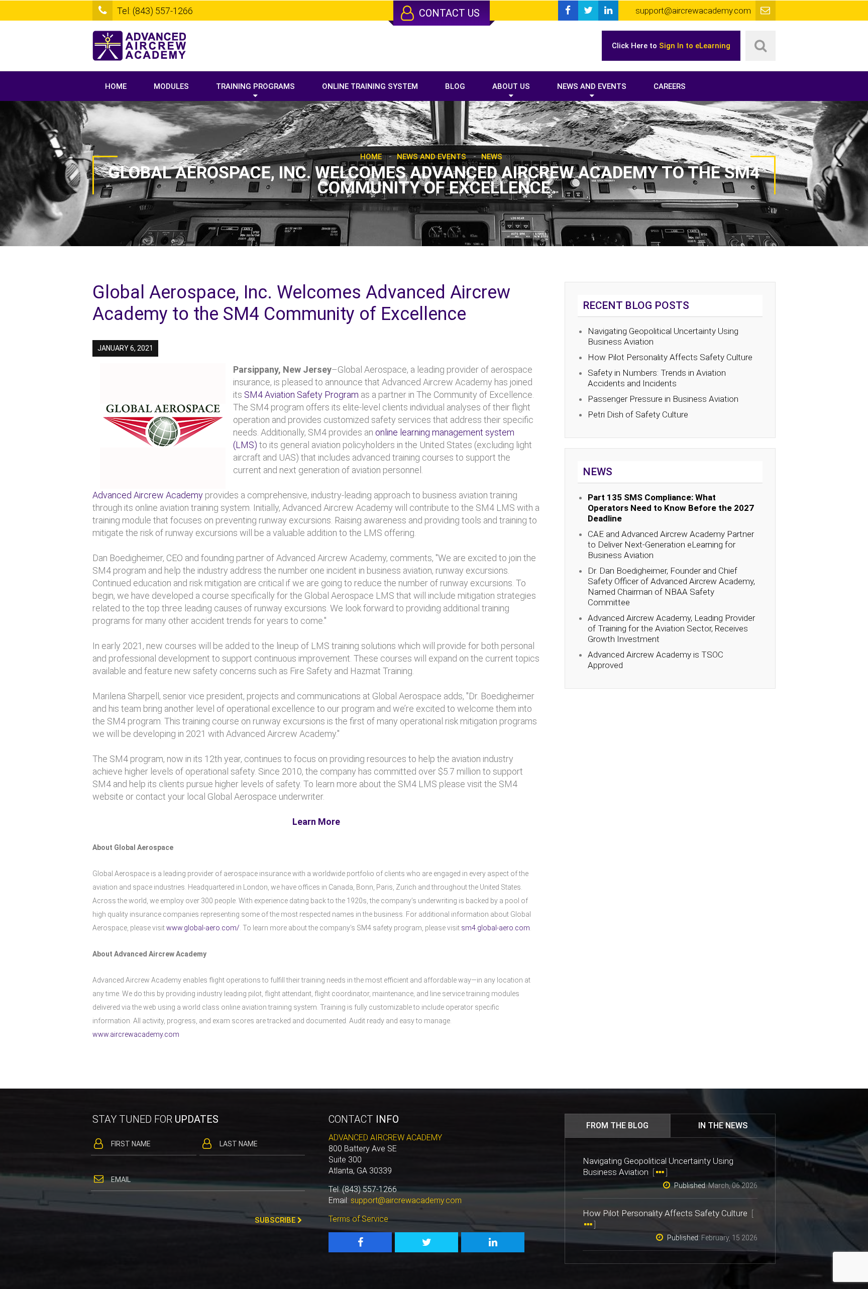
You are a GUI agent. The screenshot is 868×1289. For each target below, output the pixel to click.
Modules (171, 86)
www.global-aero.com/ (203, 928)
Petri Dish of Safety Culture (638, 414)
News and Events (591, 86)
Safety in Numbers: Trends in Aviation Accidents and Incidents (657, 378)
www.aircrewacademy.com (135, 1034)
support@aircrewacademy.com (406, 1200)
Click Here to (671, 45)
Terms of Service (358, 1219)
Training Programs (255, 86)
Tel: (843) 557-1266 (155, 11)
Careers (670, 86)
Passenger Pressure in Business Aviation (663, 399)
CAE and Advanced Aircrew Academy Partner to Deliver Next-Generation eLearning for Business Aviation (671, 544)
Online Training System (370, 86)
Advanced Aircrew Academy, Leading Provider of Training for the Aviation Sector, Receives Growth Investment (671, 628)
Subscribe (276, 1220)
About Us (511, 86)
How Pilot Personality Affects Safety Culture (671, 357)
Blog (455, 86)
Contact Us (448, 13)
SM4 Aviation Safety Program (301, 394)
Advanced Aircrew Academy (147, 495)
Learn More (316, 821)
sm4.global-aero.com (495, 928)
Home (116, 86)
